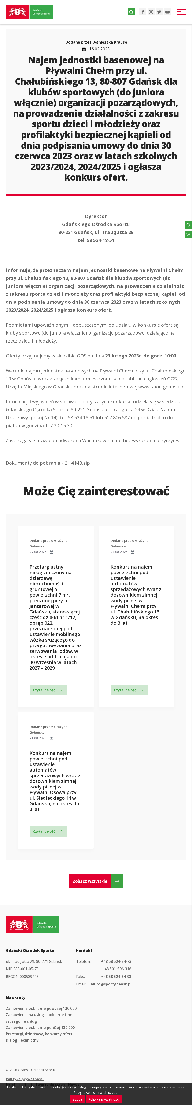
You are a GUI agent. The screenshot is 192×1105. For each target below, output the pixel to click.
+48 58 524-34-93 (116, 976)
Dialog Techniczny (22, 1040)
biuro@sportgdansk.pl (111, 984)
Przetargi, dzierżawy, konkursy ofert (39, 1033)
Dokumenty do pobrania (33, 463)
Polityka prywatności (25, 1079)
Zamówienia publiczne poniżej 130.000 (40, 1027)
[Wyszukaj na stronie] (131, 11)
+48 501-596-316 (116, 968)
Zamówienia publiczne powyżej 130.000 (41, 1008)
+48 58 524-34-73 (116, 961)
